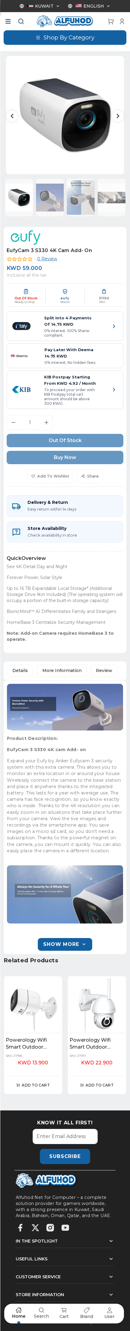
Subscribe (64, 1156)
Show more (61, 944)
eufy (64, 298)
